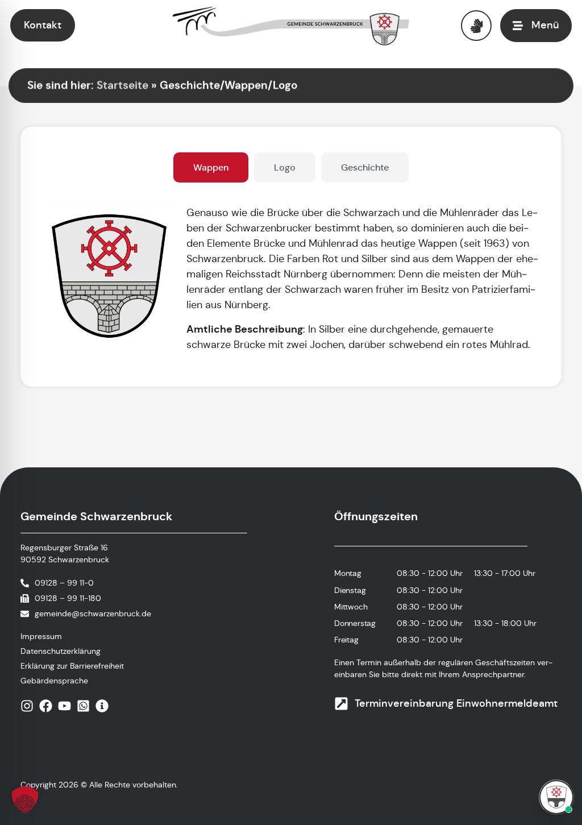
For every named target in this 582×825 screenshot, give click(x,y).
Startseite (122, 85)
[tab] (210, 167)
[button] (25, 800)
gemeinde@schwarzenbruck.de (93, 613)
